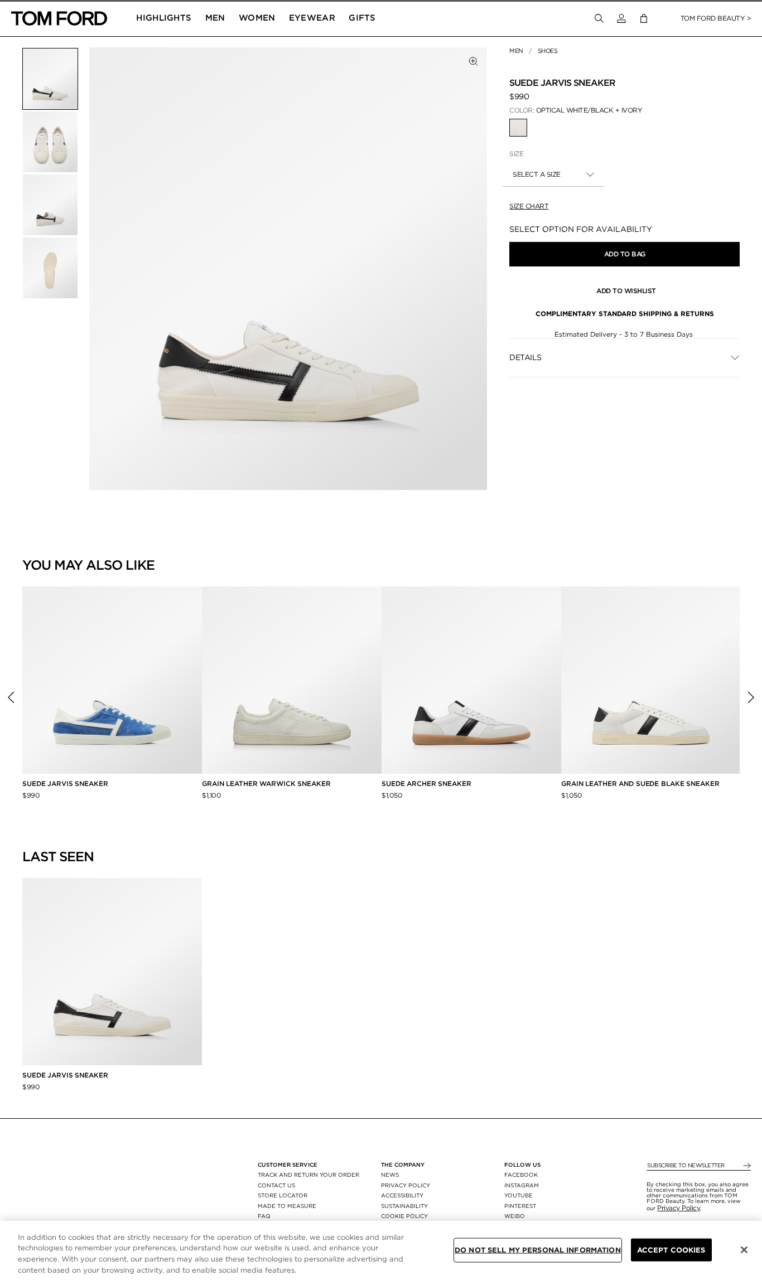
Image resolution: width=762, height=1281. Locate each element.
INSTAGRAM (521, 1185)
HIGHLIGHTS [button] (163, 18)
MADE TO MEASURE (287, 1205)
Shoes (548, 51)
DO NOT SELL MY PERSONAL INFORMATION (538, 1250)
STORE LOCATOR (282, 1195)
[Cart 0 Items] (643, 18)
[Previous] (11, 697)
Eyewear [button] (312, 18)
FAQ (264, 1215)
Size (516, 153)
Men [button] (215, 18)
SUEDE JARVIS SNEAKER (65, 783)
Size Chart (528, 206)
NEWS (390, 1174)
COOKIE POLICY (404, 1215)
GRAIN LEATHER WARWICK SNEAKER (266, 783)
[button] (621, 18)
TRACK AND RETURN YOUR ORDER (308, 1174)
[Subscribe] (746, 1166)
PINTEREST (520, 1205)
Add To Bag (624, 254)
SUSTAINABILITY (404, 1205)
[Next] (751, 697)
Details (525, 357)
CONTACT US (276, 1185)
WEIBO (514, 1215)
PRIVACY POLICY (405, 1185)
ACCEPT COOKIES (671, 1250)
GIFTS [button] (362, 18)
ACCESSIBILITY (402, 1195)
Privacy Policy (678, 1208)
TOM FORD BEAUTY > (716, 18)
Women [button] (257, 18)
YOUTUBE (518, 1195)
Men (516, 51)
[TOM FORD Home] (59, 18)
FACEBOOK (521, 1174)
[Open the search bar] (599, 18)
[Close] (744, 1250)
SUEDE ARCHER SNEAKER (426, 783)
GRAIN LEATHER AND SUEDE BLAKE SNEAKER (640, 783)
